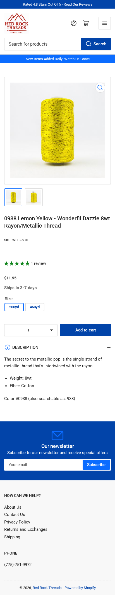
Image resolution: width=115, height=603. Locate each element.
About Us (12, 507)
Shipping (12, 536)
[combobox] (57, 44)
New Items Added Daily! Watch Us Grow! (58, 59)
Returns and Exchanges (25, 529)
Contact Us (14, 514)
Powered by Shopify (80, 588)
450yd (35, 307)
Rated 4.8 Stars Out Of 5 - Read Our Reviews (57, 4)
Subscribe (96, 464)
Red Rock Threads (47, 588)
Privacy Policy (17, 522)
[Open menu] (105, 23)
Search (100, 43)
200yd (14, 307)
